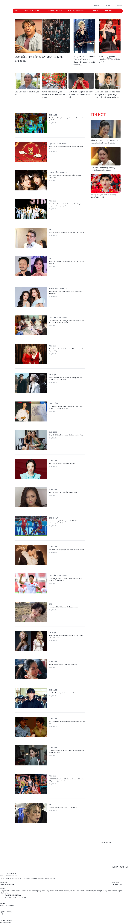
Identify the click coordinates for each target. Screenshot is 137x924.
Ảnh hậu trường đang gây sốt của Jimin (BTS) (63, 807)
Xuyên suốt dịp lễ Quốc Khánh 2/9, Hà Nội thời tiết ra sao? (53, 94)
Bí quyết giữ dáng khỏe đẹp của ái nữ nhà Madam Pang (66, 435)
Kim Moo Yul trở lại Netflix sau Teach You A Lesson (65, 693)
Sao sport (65, 891)
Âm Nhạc (54, 891)
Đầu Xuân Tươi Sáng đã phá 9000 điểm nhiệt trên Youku (66, 549)
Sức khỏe (53, 432)
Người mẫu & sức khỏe (75, 891)
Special (113, 891)
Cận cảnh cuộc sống (76, 11)
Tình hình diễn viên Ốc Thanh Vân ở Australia (63, 664)
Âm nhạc (94, 11)
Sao (16, 11)
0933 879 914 (11, 906)
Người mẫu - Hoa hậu (33, 11)
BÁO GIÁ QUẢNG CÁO (120, 867)
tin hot (98, 114)
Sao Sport (53, 518)
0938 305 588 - (4, 906)
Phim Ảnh (60, 891)
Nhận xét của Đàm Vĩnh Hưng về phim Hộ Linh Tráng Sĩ (66, 232)
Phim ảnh (108, 11)
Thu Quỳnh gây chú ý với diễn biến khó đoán (63, 492)
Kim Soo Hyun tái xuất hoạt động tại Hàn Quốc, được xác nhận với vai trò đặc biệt (107, 94)
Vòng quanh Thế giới (44, 891)
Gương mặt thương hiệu (96, 891)
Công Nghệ (107, 891)
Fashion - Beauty (55, 11)
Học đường (54, 403)
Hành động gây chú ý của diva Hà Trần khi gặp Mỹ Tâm (109, 59)
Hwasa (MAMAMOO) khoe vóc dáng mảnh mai (63, 607)
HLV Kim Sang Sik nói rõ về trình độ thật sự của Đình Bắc (80, 94)
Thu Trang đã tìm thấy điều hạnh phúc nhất (62, 463)
